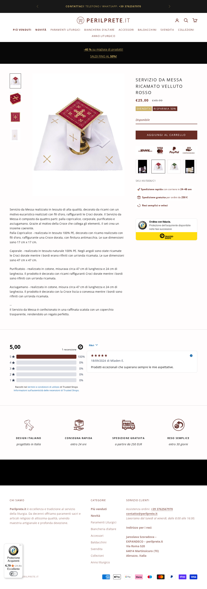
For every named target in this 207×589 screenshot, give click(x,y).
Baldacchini (147, 29)
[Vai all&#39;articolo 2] (15, 99)
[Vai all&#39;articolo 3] (15, 117)
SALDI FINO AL (103, 56)
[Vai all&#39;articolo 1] (15, 80)
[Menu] (20, 546)
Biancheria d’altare (99, 29)
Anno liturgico (103, 36)
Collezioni (186, 29)
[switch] (14, 573)
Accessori (126, 29)
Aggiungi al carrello (166, 135)
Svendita (167, 29)
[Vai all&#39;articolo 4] (15, 135)
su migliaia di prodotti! (103, 49)
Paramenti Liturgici (65, 29)
